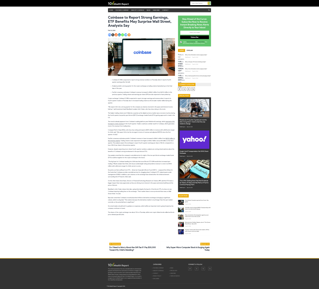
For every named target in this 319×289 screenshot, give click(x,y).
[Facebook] (109, 34)
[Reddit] (116, 34)
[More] (129, 34)
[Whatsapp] (122, 34)
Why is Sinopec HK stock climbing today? (195, 61)
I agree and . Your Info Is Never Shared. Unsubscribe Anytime (195, 42)
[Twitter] (184, 89)
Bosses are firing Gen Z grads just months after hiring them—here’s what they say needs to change (193, 122)
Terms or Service (191, 41)
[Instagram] (188, 89)
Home (111, 10)
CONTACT (165, 10)
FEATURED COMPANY (122, 10)
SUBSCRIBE (156, 10)
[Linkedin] (119, 34)
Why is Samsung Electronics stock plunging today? (198, 75)
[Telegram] (125, 34)
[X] (112, 34)
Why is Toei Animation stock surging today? (196, 54)
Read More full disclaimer (116, 280)
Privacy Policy (201, 41)
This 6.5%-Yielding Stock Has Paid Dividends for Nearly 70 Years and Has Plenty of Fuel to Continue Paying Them (194, 182)
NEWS (148, 10)
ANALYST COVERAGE (137, 10)
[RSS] (193, 89)
